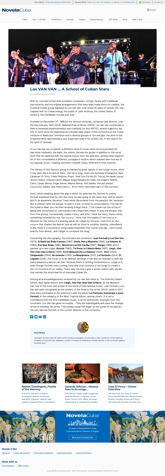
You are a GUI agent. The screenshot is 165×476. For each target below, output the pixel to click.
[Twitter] (36, 316)
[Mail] (40, 316)
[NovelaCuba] (16, 10)
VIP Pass (113, 19)
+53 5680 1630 (129, 2)
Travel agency (8, 466)
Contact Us (158, 2)
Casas (82, 19)
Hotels (70, 19)
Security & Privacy (84, 453)
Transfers (56, 19)
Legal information (64, 453)
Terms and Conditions (43, 453)
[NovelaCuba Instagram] (50, 437)
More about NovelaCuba (82, 437)
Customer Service (22, 453)
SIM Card (137, 19)
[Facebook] (31, 316)
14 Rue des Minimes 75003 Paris (58, 2)
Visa (125, 19)
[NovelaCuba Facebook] (43, 437)
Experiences (96, 19)
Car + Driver (39, 19)
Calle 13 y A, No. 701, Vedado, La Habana (103, 2)
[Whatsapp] (44, 316)
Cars (25, 19)
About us (6, 453)
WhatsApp (146, 2)
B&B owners (23, 466)
